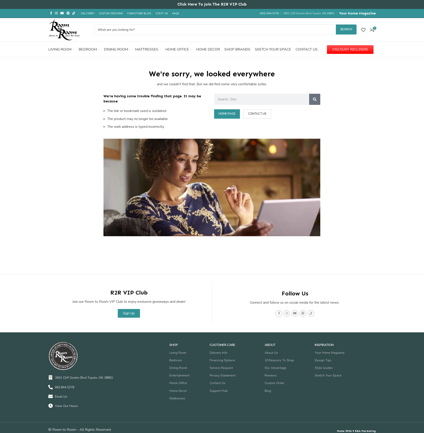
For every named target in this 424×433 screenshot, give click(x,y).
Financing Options (222, 360)
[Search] (314, 99)
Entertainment (179, 375)
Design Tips (323, 360)
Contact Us (217, 383)
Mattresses (177, 398)
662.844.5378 (64, 387)
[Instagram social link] (56, 13)
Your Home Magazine (357, 13)
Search (346, 29)
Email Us (61, 396)
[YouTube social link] (62, 13)
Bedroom (175, 360)
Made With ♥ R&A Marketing (356, 431)
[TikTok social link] (73, 13)
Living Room (177, 353)
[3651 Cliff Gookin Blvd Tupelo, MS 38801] (50, 377)
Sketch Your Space (328, 375)
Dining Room (178, 368)
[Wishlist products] (363, 29)
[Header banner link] (212, 4)
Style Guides (324, 368)
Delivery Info (218, 353)
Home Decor (178, 391)
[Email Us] (50, 396)
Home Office (178, 383)
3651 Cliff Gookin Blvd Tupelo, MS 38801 (84, 378)
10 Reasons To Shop (279, 360)
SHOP (173, 345)
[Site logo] (64, 29)
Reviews (271, 375)
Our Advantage (275, 368)
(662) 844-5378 (269, 13)
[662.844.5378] (50, 387)
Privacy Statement (222, 375)
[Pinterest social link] (68, 13)
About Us (271, 353)
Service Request (221, 368)
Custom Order (274, 383)
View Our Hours (66, 406)
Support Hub (219, 391)
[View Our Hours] (50, 406)
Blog (268, 391)
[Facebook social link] (51, 13)
